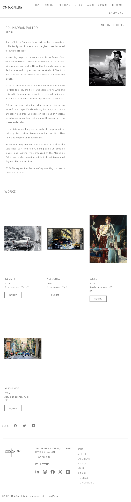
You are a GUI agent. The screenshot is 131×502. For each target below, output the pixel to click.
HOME (38, 4)
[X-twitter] (60, 472)
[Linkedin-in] (37, 472)
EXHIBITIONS (63, 4)
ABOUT (90, 4)
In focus (78, 4)
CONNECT (103, 4)
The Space (117, 4)
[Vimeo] (68, 472)
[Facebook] (53, 472)
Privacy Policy (51, 496)
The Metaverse (115, 12)
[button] (15, 425)
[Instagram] (45, 472)
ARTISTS (49, 4)
